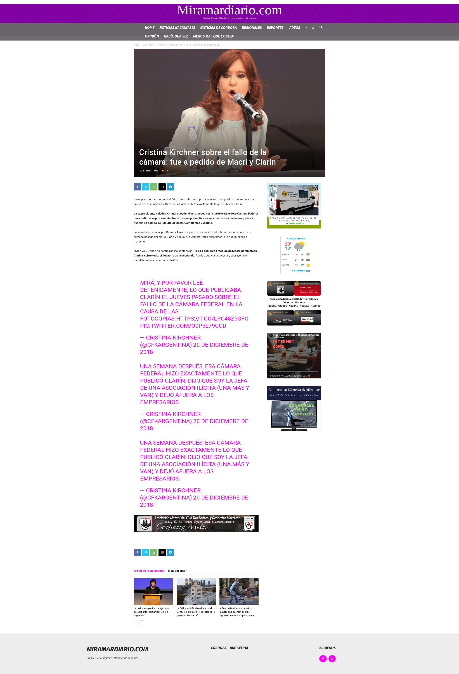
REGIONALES (252, 27)
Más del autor (177, 570)
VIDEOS (294, 27)
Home (149, 27)
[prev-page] (136, 622)
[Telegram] (170, 186)
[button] (321, 28)
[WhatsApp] (153, 186)
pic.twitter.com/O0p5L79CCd (183, 325)
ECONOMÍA (148, 44)
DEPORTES (275, 27)
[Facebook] (306, 27)
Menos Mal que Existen (213, 36)
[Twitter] (313, 27)
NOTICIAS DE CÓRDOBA (218, 27)
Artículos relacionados (149, 570)
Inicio (136, 44)
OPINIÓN (152, 36)
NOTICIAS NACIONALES (177, 27)
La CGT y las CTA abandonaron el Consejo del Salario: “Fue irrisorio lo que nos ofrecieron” (196, 612)
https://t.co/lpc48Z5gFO (212, 318)
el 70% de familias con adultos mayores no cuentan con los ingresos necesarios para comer (237, 612)
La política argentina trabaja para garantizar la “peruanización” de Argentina (151, 612)
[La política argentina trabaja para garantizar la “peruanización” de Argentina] (153, 591)
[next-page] (141, 622)
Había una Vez (176, 36)
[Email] (162, 186)
